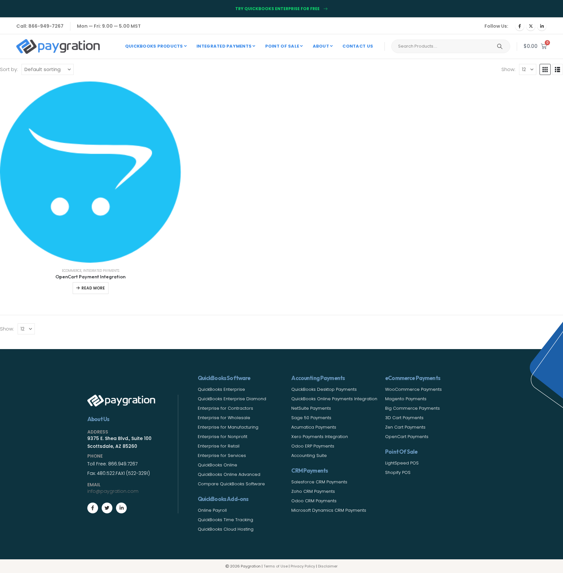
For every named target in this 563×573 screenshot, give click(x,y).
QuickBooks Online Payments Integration (334, 399)
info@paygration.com (112, 491)
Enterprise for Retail (218, 446)
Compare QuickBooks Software (231, 484)
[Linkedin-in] (121, 508)
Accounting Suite (309, 455)
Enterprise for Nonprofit (222, 436)
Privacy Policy (303, 566)
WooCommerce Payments (413, 389)
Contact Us (357, 46)
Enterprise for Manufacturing (228, 427)
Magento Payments (405, 399)
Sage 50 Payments (311, 418)
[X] (530, 26)
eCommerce (71, 270)
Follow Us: (496, 26)
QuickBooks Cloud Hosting (225, 529)
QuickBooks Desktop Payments (324, 389)
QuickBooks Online (217, 465)
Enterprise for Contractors (225, 408)
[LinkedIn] (541, 26)
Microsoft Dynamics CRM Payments (328, 510)
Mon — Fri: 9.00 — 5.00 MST (109, 26)
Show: (508, 69)
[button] (545, 69)
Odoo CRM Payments (314, 501)
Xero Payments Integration (319, 436)
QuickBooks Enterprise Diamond (232, 399)
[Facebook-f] (92, 508)
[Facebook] (519, 26)
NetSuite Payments (311, 408)
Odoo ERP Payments (312, 446)
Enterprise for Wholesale (224, 418)
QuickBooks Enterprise (221, 389)
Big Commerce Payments (412, 408)
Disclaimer (328, 566)
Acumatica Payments (313, 427)
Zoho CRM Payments (313, 491)
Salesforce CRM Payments (319, 482)
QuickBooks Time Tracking (225, 520)
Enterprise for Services (222, 455)
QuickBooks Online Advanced (229, 474)
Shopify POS (398, 472)
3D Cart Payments (404, 418)
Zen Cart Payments (405, 427)
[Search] (500, 46)
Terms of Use (276, 566)
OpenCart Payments (406, 436)
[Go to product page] (90, 172)
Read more (93, 288)
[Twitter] (107, 508)
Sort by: (9, 69)
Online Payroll (212, 510)
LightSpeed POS (402, 463)
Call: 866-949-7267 (40, 26)
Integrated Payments (101, 270)
